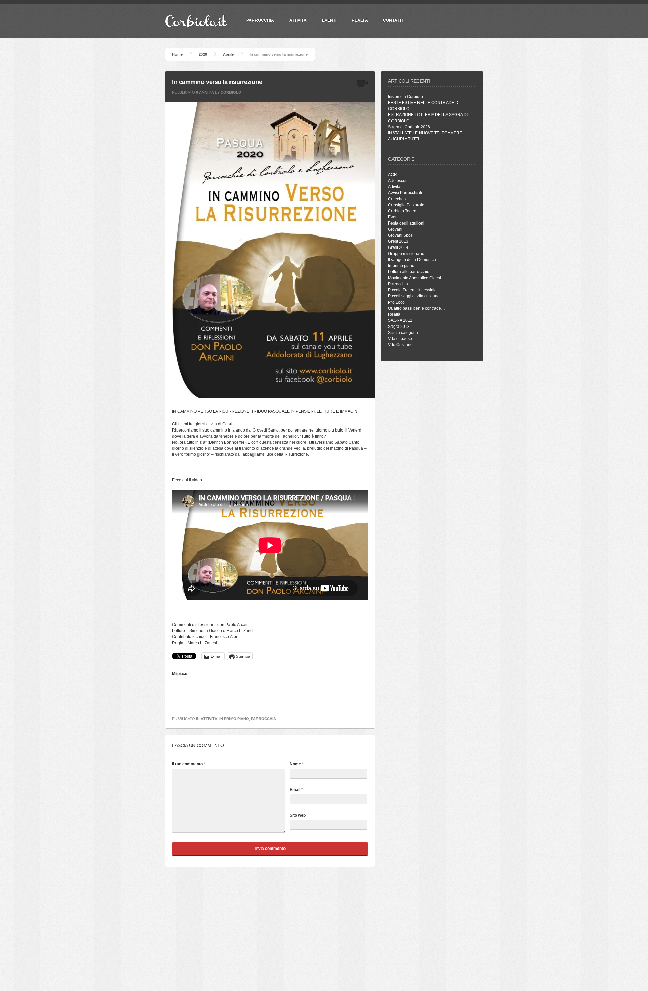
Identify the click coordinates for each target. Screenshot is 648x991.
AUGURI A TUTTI (403, 139)
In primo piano (234, 718)
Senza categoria (403, 332)
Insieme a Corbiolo (405, 96)
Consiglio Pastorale (406, 205)
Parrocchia (263, 718)
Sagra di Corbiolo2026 (409, 127)
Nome (297, 764)
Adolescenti (399, 180)
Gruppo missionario (406, 253)
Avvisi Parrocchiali (405, 192)
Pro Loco (396, 302)
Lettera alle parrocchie (408, 271)
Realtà (360, 20)
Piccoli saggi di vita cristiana (414, 296)
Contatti (393, 20)
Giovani (395, 229)
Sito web (298, 815)
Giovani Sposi (401, 235)
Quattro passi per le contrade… (416, 308)
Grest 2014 (398, 247)
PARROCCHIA (260, 20)
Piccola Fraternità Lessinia (412, 290)
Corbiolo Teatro (402, 211)
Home (177, 54)
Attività (298, 20)
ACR (392, 174)
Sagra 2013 (399, 326)
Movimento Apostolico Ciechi (414, 278)
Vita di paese (400, 338)
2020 (203, 54)
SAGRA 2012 (400, 320)
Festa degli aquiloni (406, 223)
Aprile (228, 54)
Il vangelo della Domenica (412, 259)
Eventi (329, 20)
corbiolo (231, 92)
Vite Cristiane (400, 344)
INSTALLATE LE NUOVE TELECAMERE (425, 133)
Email (296, 789)
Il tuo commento (189, 764)
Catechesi (397, 199)
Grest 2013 (398, 241)
